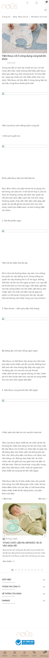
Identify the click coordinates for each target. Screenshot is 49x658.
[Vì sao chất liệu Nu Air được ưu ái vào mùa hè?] (24, 519)
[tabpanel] (24, 534)
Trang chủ (6, 17)
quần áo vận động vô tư (16, 276)
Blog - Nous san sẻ (20, 17)
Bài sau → (43, 499)
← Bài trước (7, 499)
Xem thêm (7, 561)
